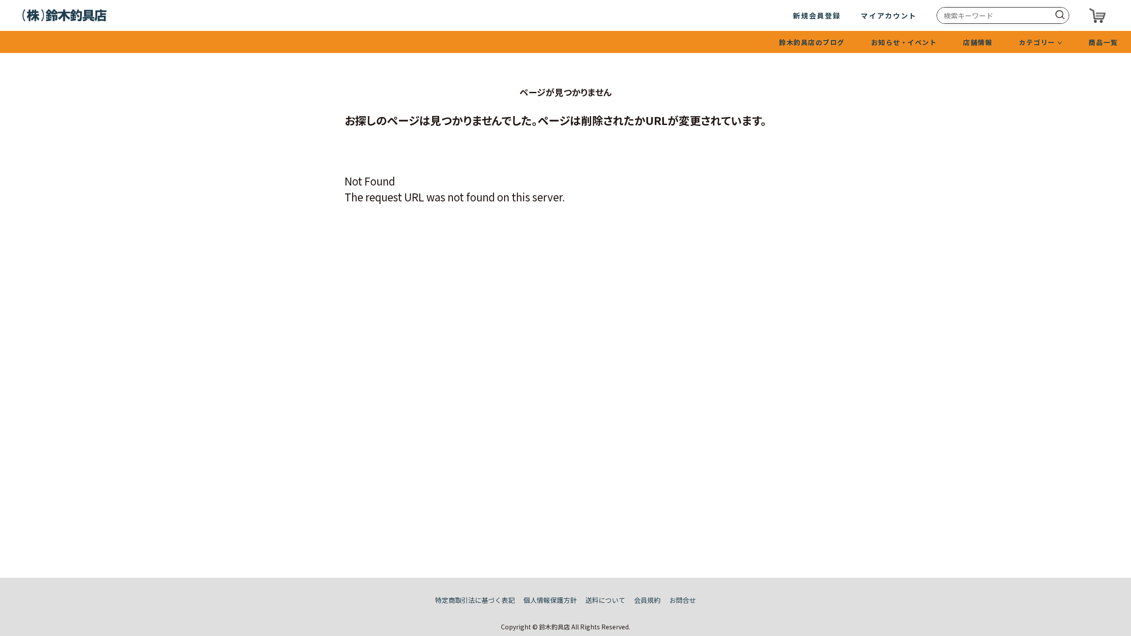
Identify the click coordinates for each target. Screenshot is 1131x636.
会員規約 (647, 600)
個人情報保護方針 (550, 600)
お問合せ (682, 600)
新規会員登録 (817, 15)
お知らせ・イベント (904, 42)
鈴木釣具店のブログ (812, 42)
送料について (605, 600)
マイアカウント (889, 15)
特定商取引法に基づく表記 (475, 600)
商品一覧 (1103, 42)
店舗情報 (977, 42)
